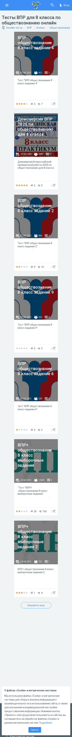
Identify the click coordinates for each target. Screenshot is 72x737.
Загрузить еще (36, 605)
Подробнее (45, 722)
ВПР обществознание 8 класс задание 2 (36, 205)
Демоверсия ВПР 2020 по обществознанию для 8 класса (35, 127)
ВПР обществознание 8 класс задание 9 (36, 287)
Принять (35, 730)
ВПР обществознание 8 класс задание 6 (36, 368)
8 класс (40, 27)
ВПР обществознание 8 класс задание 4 (36, 42)
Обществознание (60, 27)
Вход (66, 5)
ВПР (29, 27)
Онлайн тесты (14, 27)
